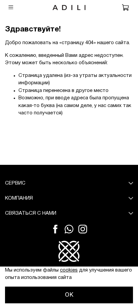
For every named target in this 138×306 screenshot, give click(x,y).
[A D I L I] (69, 259)
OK (69, 294)
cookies (69, 270)
